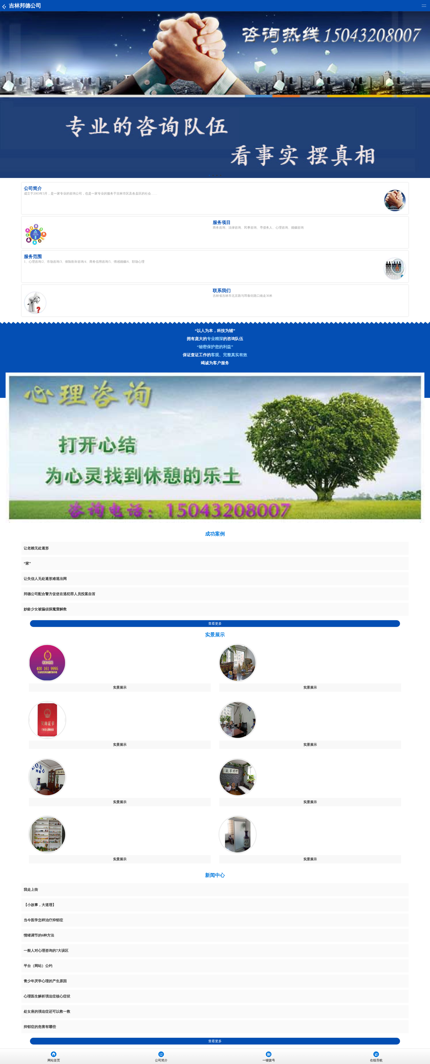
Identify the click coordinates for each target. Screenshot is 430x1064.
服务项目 (222, 222)
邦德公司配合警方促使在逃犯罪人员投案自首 (59, 594)
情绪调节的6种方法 (39, 935)
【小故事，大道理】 (40, 905)
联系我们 (222, 290)
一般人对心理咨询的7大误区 (46, 950)
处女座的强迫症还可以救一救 (47, 1011)
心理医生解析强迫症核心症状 (47, 996)
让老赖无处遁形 (36, 548)
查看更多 (215, 623)
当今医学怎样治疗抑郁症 (43, 920)
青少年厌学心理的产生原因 (45, 981)
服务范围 (33, 256)
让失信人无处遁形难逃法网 (45, 579)
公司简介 (33, 188)
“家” (27, 563)
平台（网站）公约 (38, 966)
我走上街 (31, 889)
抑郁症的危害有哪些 (40, 1027)
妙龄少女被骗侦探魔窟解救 (45, 609)
